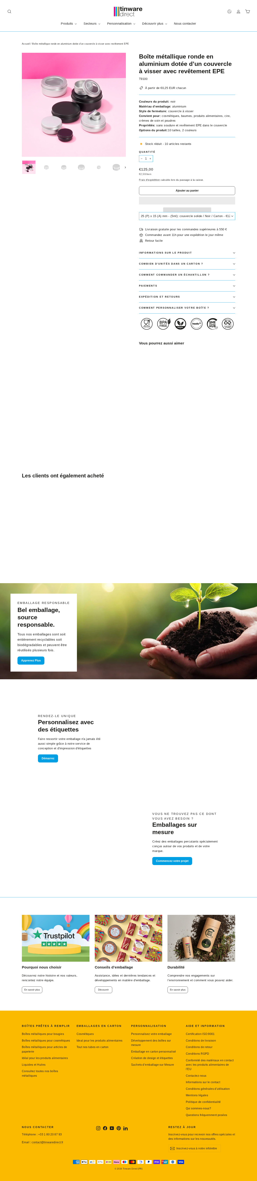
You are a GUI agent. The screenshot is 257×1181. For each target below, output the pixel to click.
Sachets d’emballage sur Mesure (152, 1064)
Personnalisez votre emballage (151, 1033)
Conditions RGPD (197, 1053)
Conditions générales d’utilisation (208, 1088)
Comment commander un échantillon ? (174, 274)
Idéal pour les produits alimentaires (45, 1058)
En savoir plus (32, 989)
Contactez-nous (196, 1075)
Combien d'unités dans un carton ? (171, 263)
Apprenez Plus (31, 660)
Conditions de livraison (201, 1040)
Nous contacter (185, 23)
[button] (187, 200)
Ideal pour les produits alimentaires (100, 1040)
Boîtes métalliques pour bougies (43, 1033)
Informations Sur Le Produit (165, 252)
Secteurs (91, 23)
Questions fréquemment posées (206, 1115)
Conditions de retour (199, 1047)
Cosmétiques (85, 1033)
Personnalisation (120, 23)
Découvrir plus (153, 23)
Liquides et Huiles (34, 1064)
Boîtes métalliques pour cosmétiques (46, 1040)
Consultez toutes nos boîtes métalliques (40, 1073)
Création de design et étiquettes (152, 1058)
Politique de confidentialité (203, 1101)
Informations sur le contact (203, 1082)
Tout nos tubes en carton (93, 1047)
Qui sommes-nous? (198, 1108)
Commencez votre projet (172, 860)
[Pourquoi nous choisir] (56, 938)
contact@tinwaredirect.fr (47, 1142)
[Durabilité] (201, 938)
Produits (67, 23)
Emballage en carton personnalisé (153, 1051)
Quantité (147, 152)
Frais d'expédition (149, 179)
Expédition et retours (159, 297)
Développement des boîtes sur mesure (151, 1042)
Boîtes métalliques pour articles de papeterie (44, 1049)
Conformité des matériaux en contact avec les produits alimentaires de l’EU (210, 1065)
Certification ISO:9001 (200, 1033)
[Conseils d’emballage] (128, 938)
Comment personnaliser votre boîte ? (174, 308)
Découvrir (103, 989)
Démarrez (48, 758)
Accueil (26, 43)
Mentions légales (197, 1095)
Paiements (148, 286)
